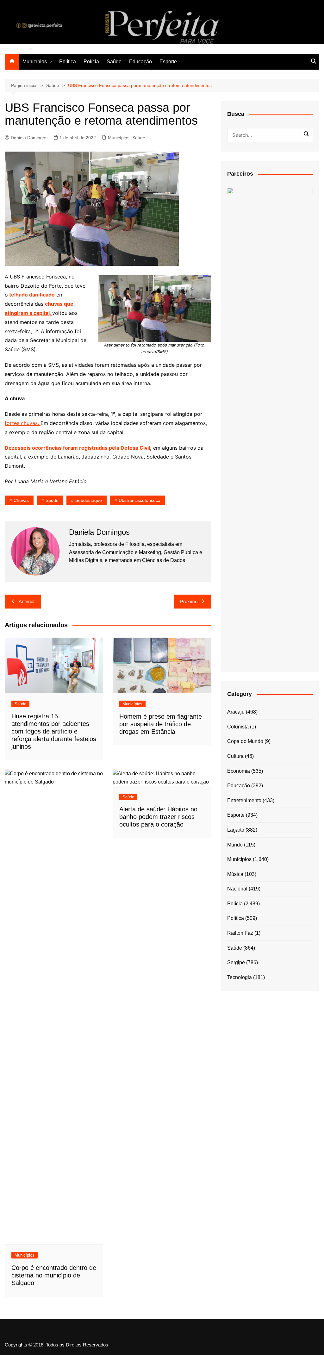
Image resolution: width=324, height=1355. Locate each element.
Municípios (34, 61)
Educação (140, 61)
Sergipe (236, 962)
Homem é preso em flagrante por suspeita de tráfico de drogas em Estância (160, 724)
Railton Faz (240, 933)
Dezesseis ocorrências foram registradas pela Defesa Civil (77, 448)
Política (67, 61)
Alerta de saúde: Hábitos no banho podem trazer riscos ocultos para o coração (158, 817)
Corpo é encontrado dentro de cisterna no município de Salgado (53, 1275)
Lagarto (235, 830)
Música (235, 874)
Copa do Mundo (245, 741)
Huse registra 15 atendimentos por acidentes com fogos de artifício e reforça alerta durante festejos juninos (53, 731)
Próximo (188, 601)
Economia (238, 771)
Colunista (238, 726)
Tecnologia (239, 977)
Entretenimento (244, 800)
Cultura (235, 756)
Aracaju (236, 712)
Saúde (114, 61)
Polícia (91, 61)
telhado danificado (32, 294)
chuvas (21, 500)
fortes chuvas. (22, 423)
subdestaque (88, 500)
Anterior (27, 601)
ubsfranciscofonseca (139, 500)
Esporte (168, 61)
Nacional (237, 888)
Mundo (235, 844)
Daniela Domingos (29, 137)
